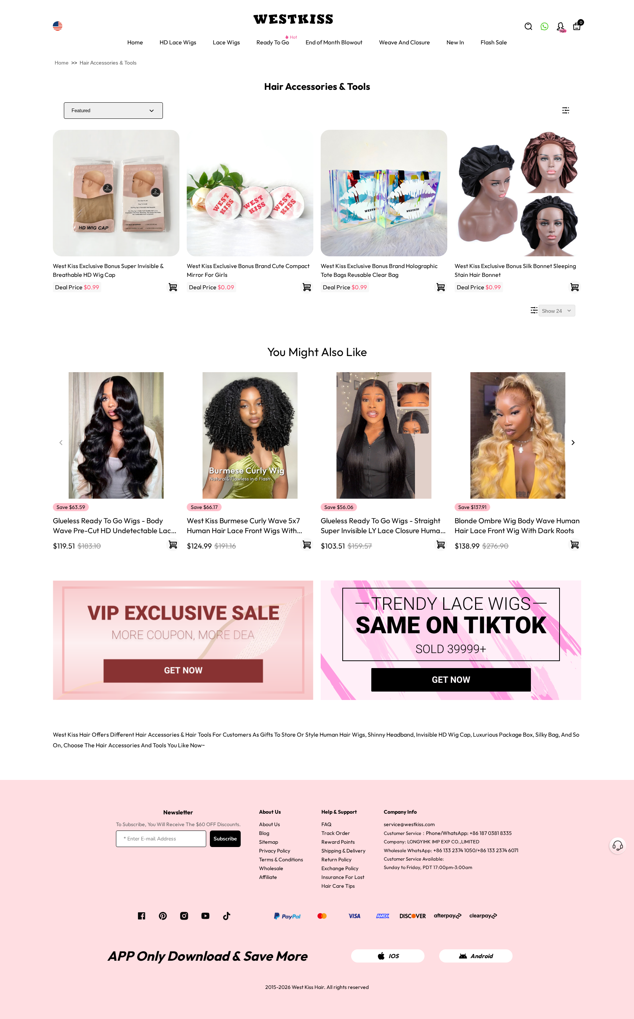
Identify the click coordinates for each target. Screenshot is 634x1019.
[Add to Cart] (172, 287)
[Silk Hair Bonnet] (518, 193)
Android (481, 956)
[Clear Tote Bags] (384, 193)
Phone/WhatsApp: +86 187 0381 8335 (469, 833)
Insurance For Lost (342, 877)
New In (455, 42)
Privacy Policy (274, 850)
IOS (393, 956)
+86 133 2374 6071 (497, 850)
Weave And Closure (404, 42)
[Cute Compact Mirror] (250, 193)
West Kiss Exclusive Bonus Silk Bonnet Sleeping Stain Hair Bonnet (515, 270)
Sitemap (268, 842)
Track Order (335, 833)
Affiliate (268, 877)
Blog (264, 833)
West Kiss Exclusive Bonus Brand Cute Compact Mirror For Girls (248, 270)
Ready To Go (272, 42)
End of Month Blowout (334, 42)
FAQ (326, 824)
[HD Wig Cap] (116, 193)
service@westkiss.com (409, 824)
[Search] (528, 26)
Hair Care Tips (338, 886)
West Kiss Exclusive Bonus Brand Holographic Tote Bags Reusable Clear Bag (379, 270)
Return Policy (336, 859)
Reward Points (338, 842)
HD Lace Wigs (178, 42)
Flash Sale (494, 42)
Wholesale (271, 868)
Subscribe (225, 838)
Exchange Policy (339, 868)
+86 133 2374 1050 (454, 850)
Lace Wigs (226, 42)
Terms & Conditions (281, 859)
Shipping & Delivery (343, 850)
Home (135, 42)
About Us (269, 824)
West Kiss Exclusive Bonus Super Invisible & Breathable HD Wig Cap (108, 270)
